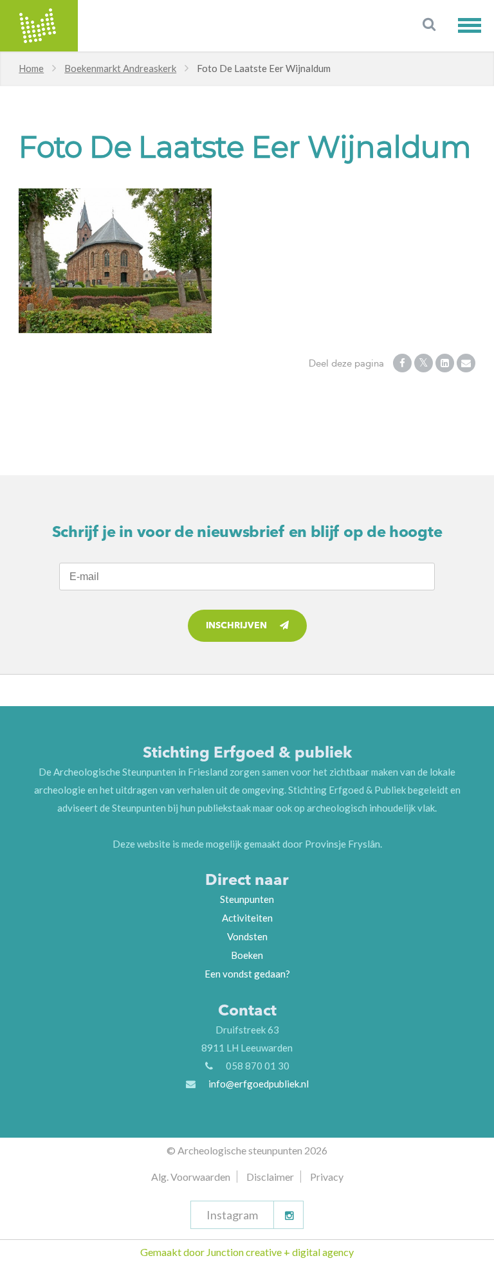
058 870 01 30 (257, 1065)
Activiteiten (247, 918)
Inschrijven (236, 625)
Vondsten (247, 936)
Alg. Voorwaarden (190, 1176)
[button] (476, 25)
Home (31, 68)
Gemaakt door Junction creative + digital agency (247, 1252)
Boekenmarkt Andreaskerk (120, 68)
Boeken (247, 955)
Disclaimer (270, 1176)
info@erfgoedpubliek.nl (258, 1083)
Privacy (326, 1176)
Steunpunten (247, 899)
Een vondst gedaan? (247, 973)
